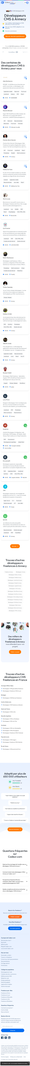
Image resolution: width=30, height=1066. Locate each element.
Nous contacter (5, 1012)
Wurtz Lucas (6, 199)
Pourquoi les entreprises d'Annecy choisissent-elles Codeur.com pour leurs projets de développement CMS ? (13, 881)
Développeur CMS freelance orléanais (13, 705)
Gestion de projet (5, 986)
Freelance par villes (6, 990)
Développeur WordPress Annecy (15, 591)
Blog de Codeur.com (6, 946)
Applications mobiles (6, 984)
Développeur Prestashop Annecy (15, 599)
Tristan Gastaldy (8, 287)
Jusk (4, 490)
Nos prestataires (5, 961)
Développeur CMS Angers (9, 740)
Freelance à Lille (5, 999)
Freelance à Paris (5, 993)
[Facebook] (2, 1038)
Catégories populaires (7, 969)
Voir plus (14, 546)
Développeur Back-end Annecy (15, 608)
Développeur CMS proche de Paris (12, 749)
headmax (5, 429)
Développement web (6, 972)
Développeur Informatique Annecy (15, 597)
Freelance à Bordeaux (6, 1001)
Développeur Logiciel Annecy (15, 585)
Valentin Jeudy (7, 343)
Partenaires (4, 965)
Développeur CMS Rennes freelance (12, 698)
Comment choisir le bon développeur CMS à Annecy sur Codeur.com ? (14, 872)
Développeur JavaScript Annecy (15, 580)
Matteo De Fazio (7, 169)
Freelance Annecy (9, 572)
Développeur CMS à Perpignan (11, 730)
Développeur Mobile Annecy (15, 577)
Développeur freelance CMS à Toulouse (13, 733)
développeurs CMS (20, 11)
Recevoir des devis (14, 829)
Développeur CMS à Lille (9, 712)
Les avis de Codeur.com (7, 948)
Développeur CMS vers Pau (10, 721)
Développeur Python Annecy (15, 574)
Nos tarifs (3, 942)
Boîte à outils (4, 944)
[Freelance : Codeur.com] (8, 2)
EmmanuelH (6, 461)
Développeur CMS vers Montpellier (12, 728)
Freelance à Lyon (5, 995)
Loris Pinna (6, 400)
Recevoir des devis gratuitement (15, 36)
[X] (6, 1038)
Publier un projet (15, 652)
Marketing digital (5, 982)
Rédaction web (5, 978)
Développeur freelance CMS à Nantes (12, 742)
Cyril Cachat (6, 228)
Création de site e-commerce (8, 974)
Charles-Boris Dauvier (9, 140)
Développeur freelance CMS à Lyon (12, 691)
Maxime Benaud (7, 110)
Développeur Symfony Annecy (15, 594)
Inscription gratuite (15, 928)
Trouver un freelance (6, 957)
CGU (25, 1056)
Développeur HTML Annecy (15, 610)
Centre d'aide (4, 1010)
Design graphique (5, 980)
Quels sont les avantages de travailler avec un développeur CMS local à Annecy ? (14, 865)
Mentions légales (5, 1056)
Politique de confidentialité (16, 1056)
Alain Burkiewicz (7, 81)
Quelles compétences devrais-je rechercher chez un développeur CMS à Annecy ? (14, 890)
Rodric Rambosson (8, 258)
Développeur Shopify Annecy (15, 583)
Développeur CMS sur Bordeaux (11, 719)
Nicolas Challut (7, 373)
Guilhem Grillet (7, 314)
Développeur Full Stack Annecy (15, 602)
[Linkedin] (9, 1038)
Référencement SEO (6, 976)
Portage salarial (5, 963)
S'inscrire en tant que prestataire (9, 959)
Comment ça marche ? (7, 1008)
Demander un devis (6, 955)
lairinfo (5, 520)
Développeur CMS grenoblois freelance (13, 688)
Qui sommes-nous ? (6, 940)
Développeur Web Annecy (15, 605)
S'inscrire (12, 1030)
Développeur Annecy (20, 572)
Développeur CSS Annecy (15, 588)
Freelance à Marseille (6, 997)
